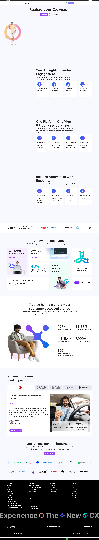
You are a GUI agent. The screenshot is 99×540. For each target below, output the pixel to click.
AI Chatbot (9, 489)
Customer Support (33, 489)
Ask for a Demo (54, 14)
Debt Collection (32, 491)
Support (85, 0)
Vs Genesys (53, 485)
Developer (78, 0)
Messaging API (10, 497)
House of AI (10, 493)
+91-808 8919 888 (54, 527)
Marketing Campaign (34, 485)
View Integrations (49, 453)
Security (82, 533)
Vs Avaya (52, 487)
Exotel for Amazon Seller (77, 501)
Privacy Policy (89, 533)
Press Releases (75, 493)
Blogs (30, 498)
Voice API (9, 487)
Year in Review (75, 497)
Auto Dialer (10, 495)
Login (87, 0)
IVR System (10, 491)
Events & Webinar (33, 506)
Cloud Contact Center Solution (14, 507)
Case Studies (32, 502)
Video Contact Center (12, 501)
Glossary (31, 504)
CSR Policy (74, 503)
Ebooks (30, 500)
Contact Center (11, 499)
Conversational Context (12, 503)
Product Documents (33, 508)
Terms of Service (76, 533)
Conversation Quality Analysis (14, 505)
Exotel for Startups (76, 499)
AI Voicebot (10, 485)
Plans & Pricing (75, 487)
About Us (74, 485)
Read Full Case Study (16, 430)
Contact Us (82, 0)
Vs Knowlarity (53, 489)
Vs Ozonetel (53, 491)
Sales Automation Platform (35, 487)
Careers (74, 491)
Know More (44, 14)
